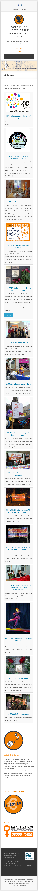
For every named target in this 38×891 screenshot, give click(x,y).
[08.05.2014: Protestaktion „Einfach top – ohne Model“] (18, 399)
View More (9, 315)
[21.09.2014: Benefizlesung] (18, 322)
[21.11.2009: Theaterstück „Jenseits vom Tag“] (18, 604)
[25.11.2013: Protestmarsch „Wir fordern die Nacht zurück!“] (18, 489)
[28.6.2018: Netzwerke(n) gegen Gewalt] (18, 225)
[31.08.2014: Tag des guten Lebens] (18, 360)
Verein (19, 51)
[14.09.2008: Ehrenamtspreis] (18, 696)
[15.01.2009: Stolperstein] (18, 658)
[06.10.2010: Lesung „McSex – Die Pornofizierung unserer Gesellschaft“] (18, 567)
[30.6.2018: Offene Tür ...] (18, 181)
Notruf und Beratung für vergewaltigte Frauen (19, 31)
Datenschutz (22, 885)
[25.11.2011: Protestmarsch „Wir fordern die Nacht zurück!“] (18, 527)
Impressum (15, 885)
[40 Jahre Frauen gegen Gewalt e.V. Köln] (18, 94)
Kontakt (19, 48)
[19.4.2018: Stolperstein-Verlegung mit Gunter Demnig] (18, 267)
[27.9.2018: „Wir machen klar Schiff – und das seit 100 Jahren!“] (18, 130)
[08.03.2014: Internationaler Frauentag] (18, 452)
